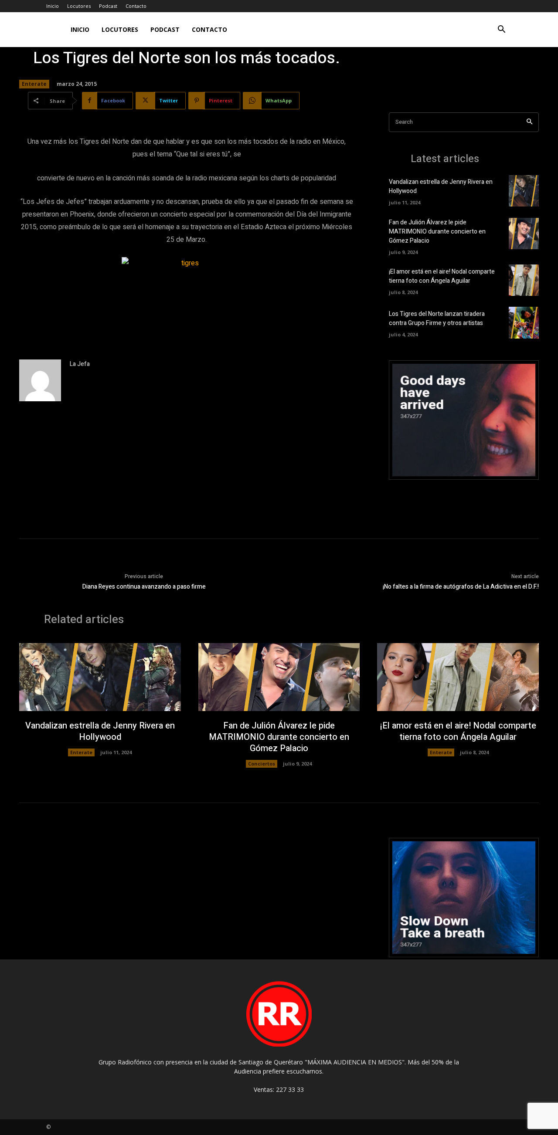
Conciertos (261, 763)
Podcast (108, 6)
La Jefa (80, 364)
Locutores (79, 6)
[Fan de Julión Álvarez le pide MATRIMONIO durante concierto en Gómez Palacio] (524, 233)
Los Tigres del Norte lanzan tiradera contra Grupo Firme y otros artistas (437, 318)
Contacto (136, 6)
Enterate (34, 84)
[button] (501, 30)
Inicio (52, 6)
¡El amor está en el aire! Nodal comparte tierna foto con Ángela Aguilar (442, 276)
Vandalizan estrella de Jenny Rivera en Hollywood (100, 731)
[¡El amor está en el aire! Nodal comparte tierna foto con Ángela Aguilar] (524, 280)
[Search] (529, 122)
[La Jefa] (40, 380)
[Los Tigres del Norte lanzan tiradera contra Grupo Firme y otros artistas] (524, 322)
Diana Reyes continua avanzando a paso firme (144, 586)
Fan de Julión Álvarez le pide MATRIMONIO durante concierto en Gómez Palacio (437, 231)
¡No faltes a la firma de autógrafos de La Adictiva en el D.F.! (461, 586)
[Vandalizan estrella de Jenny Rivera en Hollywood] (524, 191)
